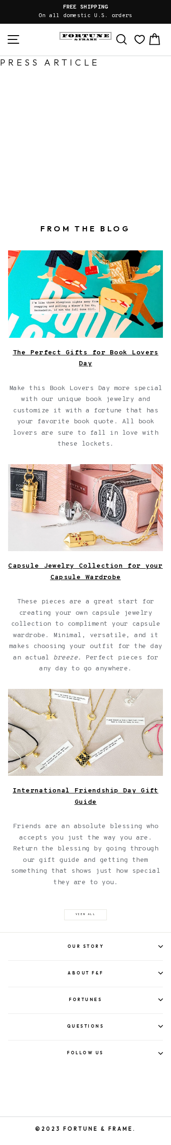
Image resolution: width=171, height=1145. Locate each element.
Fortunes (85, 999)
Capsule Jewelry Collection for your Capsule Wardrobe (85, 572)
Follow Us (85, 1052)
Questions (85, 1026)
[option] (85, 11)
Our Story (85, 946)
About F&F (85, 972)
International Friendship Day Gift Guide (86, 796)
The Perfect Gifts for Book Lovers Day (86, 358)
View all (85, 914)
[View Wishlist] (139, 39)
